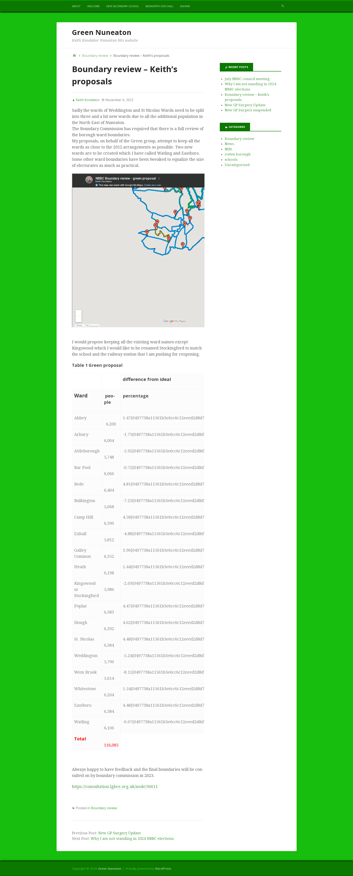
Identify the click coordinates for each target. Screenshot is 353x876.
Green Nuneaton (101, 32)
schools (231, 159)
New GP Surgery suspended (248, 110)
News (229, 144)
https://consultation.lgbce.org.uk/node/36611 (115, 786)
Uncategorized (237, 165)
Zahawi (185, 6)
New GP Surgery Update (119, 833)
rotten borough (238, 154)
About (76, 6)
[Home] (74, 55)
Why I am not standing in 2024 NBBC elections (132, 838)
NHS (228, 149)
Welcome (93, 6)
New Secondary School (122, 6)
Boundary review (104, 808)
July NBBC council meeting (247, 79)
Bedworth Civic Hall (159, 6)
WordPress (163, 868)
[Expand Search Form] (282, 5)
